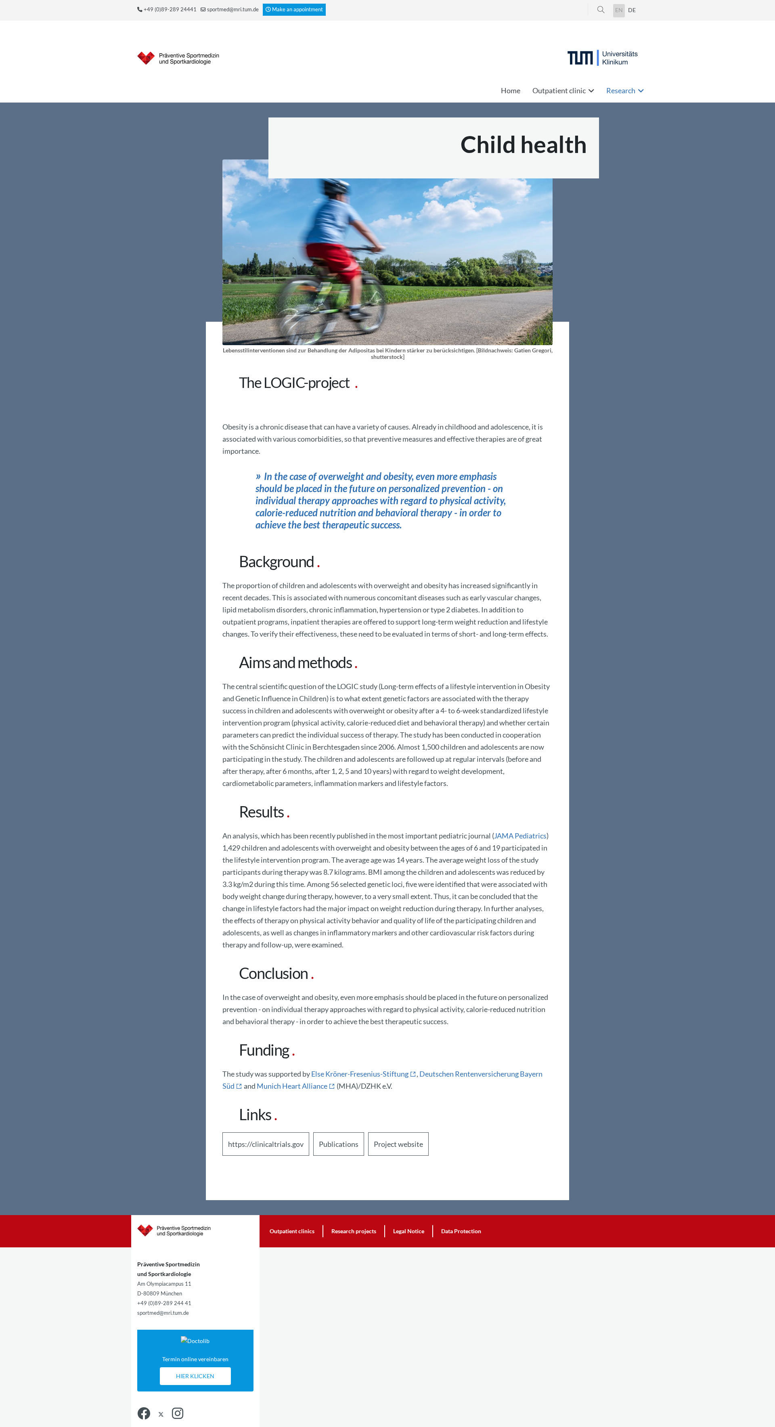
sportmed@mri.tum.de (233, 9)
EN (619, 9)
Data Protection (461, 1231)
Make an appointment (297, 9)
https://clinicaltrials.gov (266, 1144)
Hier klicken (195, 1376)
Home (510, 90)
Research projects (353, 1231)
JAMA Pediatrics (520, 835)
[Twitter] (161, 1413)
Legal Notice (408, 1231)
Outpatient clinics (292, 1231)
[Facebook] (143, 1413)
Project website (398, 1144)
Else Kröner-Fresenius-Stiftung (359, 1073)
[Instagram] (177, 1413)
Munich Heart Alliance (292, 1085)
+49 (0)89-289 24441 (170, 9)
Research (620, 90)
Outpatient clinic (559, 90)
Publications (338, 1144)
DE (632, 9)
